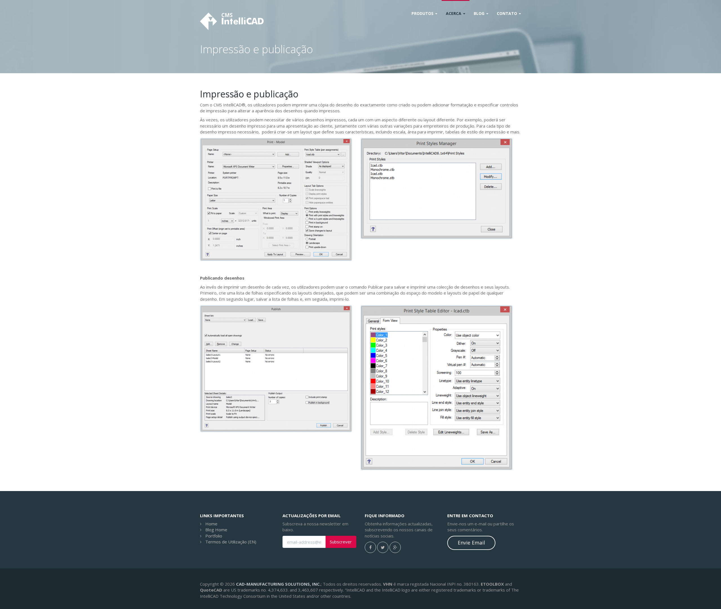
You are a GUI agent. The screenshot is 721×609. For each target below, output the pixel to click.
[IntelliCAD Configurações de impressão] (276, 199)
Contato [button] (507, 13)
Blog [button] (480, 13)
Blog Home (216, 529)
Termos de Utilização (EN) (230, 542)
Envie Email (471, 542)
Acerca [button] (454, 13)
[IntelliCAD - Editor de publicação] (276, 368)
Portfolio (213, 536)
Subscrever (341, 542)
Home (211, 524)
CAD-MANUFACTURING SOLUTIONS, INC (278, 584)
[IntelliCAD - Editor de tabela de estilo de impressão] (436, 387)
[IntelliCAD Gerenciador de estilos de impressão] (436, 188)
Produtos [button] (423, 13)
